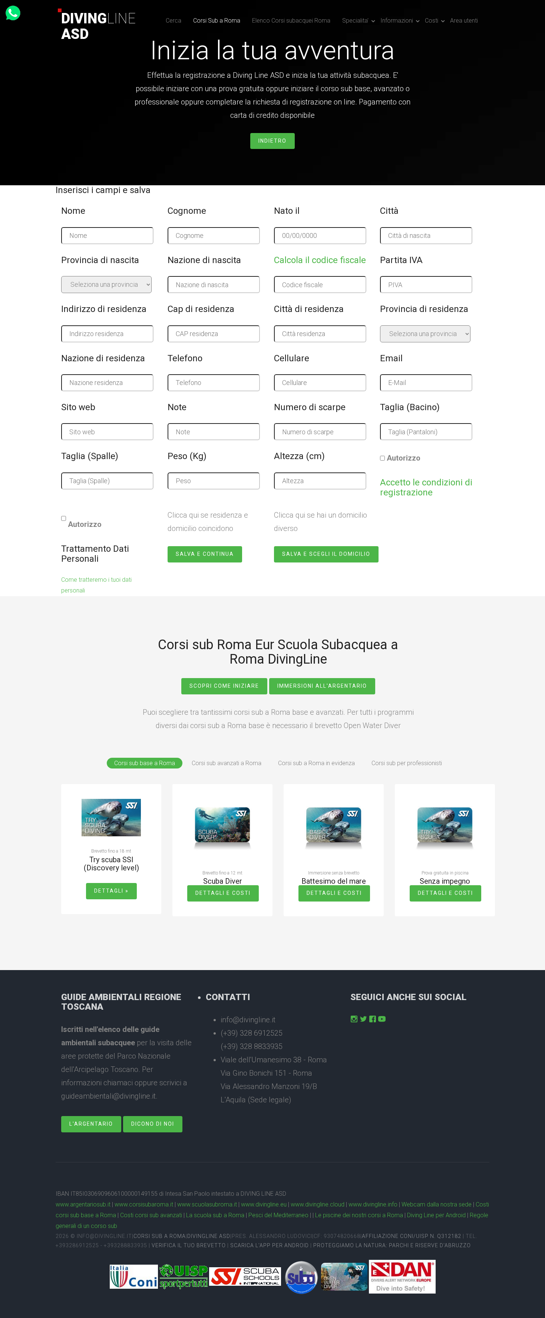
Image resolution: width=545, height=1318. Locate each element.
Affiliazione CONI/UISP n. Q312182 (411, 1236)
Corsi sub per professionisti (406, 763)
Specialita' (355, 20)
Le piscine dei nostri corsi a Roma (359, 1215)
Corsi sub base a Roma (144, 763)
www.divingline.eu (264, 1204)
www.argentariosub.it (83, 1204)
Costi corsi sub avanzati (151, 1215)
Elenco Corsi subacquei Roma (291, 20)
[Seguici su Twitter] (363, 1019)
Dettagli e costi (223, 893)
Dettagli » (111, 891)
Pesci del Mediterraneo (278, 1215)
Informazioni (396, 20)
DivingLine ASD (208, 1236)
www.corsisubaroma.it (144, 1204)
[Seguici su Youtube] (382, 1019)
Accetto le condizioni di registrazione (426, 487)
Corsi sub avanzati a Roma (226, 763)
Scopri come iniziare (224, 686)
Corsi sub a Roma (159, 1236)
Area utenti (464, 20)
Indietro (272, 141)
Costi (431, 20)
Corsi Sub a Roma (216, 20)
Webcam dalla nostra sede (437, 1204)
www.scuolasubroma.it (207, 1204)
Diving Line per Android (436, 1215)
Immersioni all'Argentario (322, 686)
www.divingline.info (373, 1204)
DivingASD (98, 26)
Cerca (173, 20)
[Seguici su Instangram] (354, 1019)
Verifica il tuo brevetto (189, 1245)
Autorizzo (403, 458)
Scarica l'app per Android (269, 1245)
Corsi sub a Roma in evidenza (316, 763)
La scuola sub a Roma (215, 1215)
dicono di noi (152, 1124)
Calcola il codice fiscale (320, 260)
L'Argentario (91, 1124)
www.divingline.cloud (317, 1204)
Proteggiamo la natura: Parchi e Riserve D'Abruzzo (392, 1245)
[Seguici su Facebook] (372, 1019)
